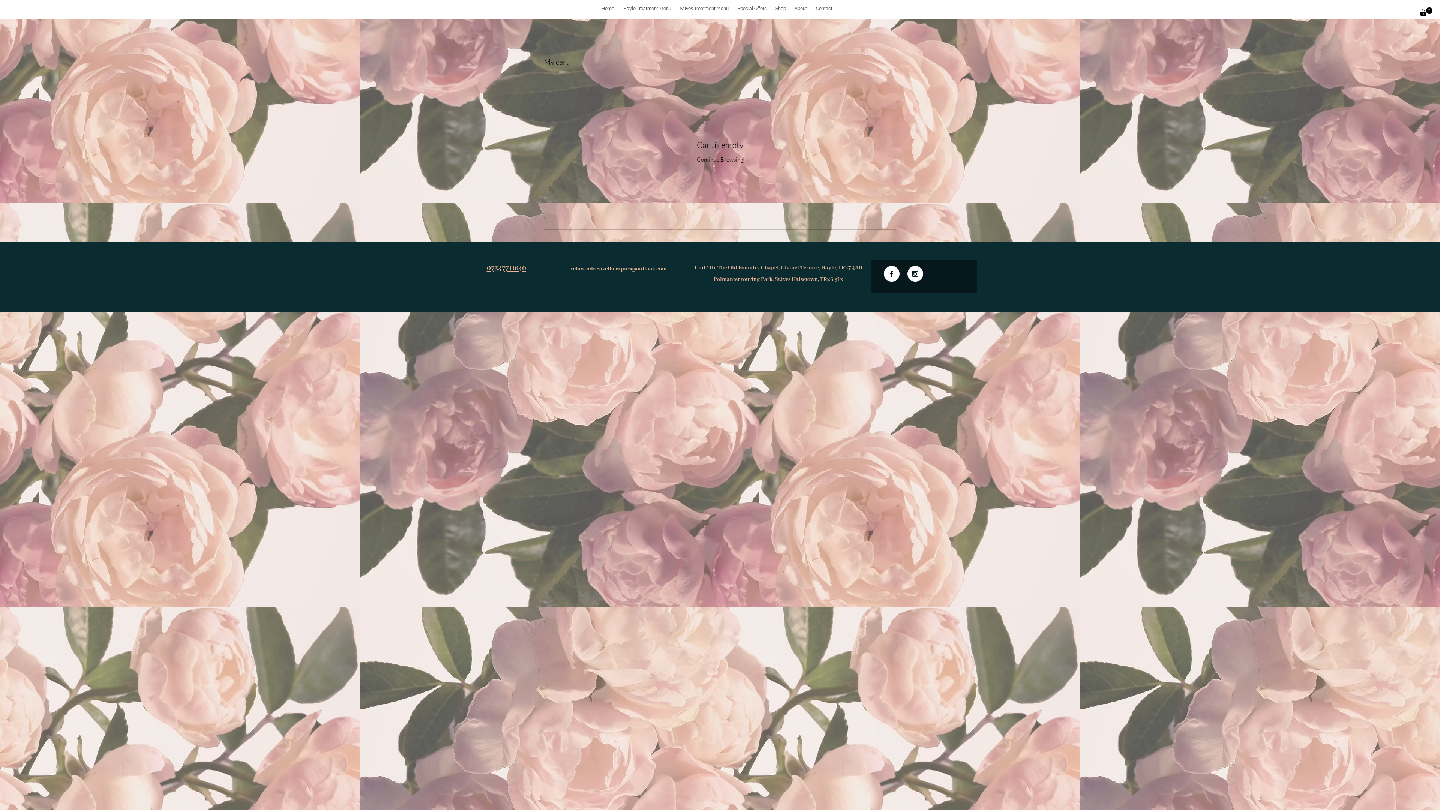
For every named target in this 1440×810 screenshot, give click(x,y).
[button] (1426, 12)
